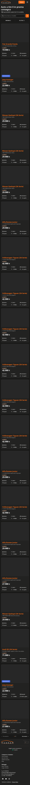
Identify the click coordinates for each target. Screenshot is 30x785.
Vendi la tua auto (5, 759)
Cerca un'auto (5, 756)
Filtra (21, 20)
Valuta (21, 2)
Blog (3, 761)
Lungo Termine (5, 768)
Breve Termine (5, 766)
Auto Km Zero (5, 758)
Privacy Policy (15, 782)
